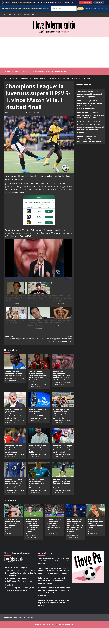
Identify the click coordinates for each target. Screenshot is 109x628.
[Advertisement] (54, 52)
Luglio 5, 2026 (11, 456)
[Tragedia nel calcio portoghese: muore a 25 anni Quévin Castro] (15, 361)
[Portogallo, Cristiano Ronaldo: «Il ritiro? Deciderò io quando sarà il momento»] (15, 435)
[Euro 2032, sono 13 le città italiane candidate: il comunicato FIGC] (39, 399)
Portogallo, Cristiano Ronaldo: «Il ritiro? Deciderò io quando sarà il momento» (13, 449)
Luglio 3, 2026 (35, 456)
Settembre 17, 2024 (33, 113)
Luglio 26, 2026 (59, 422)
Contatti (7, 590)
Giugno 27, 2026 (59, 492)
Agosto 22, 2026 (11, 380)
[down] (20, 72)
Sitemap (16, 590)
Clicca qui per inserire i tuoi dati (94, 8)
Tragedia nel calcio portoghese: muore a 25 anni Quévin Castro (14, 373)
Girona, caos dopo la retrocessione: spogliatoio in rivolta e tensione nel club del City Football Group (62, 375)
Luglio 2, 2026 (59, 456)
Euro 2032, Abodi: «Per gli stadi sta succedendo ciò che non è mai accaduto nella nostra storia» (14, 414)
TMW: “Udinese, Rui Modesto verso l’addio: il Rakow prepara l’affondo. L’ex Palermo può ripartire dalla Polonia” (89, 104)
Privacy (24, 590)
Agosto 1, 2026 (11, 422)
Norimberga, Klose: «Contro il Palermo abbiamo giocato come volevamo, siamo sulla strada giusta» (62, 414)
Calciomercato (38, 71)
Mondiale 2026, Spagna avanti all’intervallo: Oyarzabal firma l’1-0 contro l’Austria (62, 449)
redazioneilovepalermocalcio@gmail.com (21, 587)
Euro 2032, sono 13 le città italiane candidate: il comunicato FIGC (37, 413)
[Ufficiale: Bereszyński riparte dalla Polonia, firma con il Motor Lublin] (39, 435)
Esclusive (49, 71)
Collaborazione (28, 15)
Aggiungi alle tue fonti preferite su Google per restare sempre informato (40, 2)
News (25, 71)
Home (7, 71)
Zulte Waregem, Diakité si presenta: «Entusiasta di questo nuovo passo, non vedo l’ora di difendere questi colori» (38, 376)
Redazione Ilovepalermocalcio (16, 113)
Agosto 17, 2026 (35, 386)
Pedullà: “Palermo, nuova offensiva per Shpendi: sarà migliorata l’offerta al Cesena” (89, 138)
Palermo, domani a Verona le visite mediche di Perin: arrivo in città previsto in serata (90, 115)
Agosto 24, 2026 (11, 533)
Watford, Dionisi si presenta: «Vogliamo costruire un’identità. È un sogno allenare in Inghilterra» (62, 483)
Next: (56, 338)
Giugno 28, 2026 (35, 492)
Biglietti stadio (61, 71)
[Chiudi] (106, 2)
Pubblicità (17, 15)
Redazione (7, 15)
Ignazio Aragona (25, 581)
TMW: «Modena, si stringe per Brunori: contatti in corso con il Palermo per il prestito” (89, 94)
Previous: (21, 337)
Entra (80, 8)
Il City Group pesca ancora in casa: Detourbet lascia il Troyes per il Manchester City (37, 483)
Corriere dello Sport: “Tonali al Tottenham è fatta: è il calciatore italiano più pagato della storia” (14, 483)
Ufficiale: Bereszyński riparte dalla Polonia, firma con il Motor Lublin (37, 449)
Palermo (15, 71)
